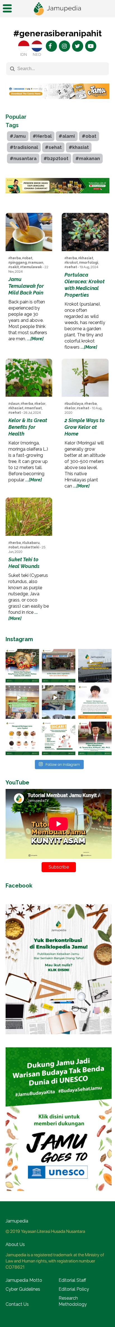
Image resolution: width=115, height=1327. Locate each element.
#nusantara (23, 158)
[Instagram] (64, 46)
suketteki (30, 547)
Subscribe (59, 867)
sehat (71, 267)
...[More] (35, 338)
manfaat (34, 408)
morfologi (89, 263)
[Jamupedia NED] (36, 46)
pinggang (18, 263)
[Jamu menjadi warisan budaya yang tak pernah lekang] (22, 738)
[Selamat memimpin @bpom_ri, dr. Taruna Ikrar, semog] (95, 738)
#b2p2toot (56, 158)
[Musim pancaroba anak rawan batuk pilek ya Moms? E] (95, 702)
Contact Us (17, 1304)
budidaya (74, 404)
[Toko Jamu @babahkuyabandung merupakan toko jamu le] (95, 665)
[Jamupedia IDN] (23, 46)
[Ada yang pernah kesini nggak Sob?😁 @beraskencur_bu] (58, 702)
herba (15, 258)
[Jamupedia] (57, 9)
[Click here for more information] (57, 103)
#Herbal (42, 136)
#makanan (87, 158)
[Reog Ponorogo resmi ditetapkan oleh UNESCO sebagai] (22, 665)
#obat (89, 136)
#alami (67, 136)
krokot (72, 263)
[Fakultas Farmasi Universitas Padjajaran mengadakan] (22, 702)
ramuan (36, 263)
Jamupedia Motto (24, 1280)
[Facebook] (51, 46)
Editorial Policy (74, 1289)
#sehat (53, 147)
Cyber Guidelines (23, 1289)
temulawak (32, 267)
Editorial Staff (72, 1280)
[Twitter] (77, 46)
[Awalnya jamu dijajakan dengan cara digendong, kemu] (58, 665)
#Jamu (18, 136)
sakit (14, 267)
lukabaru (32, 543)
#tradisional (24, 147)
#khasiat (79, 147)
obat (28, 258)
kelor (40, 404)
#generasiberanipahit (57, 33)
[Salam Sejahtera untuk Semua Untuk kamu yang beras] (58, 738)
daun (15, 404)
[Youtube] (90, 46)
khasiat (86, 258)
